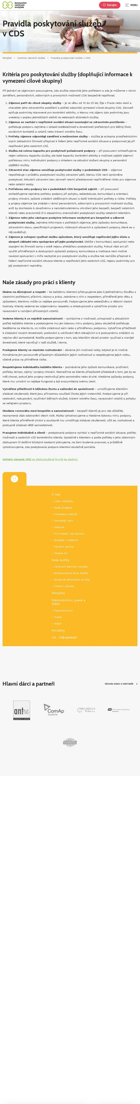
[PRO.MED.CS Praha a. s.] (86, 710)
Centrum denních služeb (31, 58)
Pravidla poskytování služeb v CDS (70, 58)
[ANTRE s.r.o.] (21, 710)
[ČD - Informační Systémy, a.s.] (118, 710)
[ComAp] (53, 710)
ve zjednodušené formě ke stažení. (40, 459)
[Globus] (70, 742)
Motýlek (7, 58)
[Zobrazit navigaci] (131, 5)
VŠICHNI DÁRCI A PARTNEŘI (119, 684)
